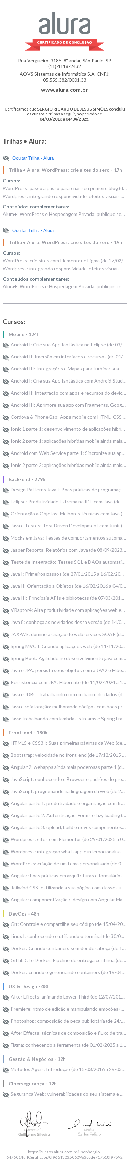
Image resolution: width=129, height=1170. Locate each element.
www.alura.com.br (64, 89)
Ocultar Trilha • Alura (33, 158)
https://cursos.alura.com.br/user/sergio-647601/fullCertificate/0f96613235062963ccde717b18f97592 (64, 1154)
